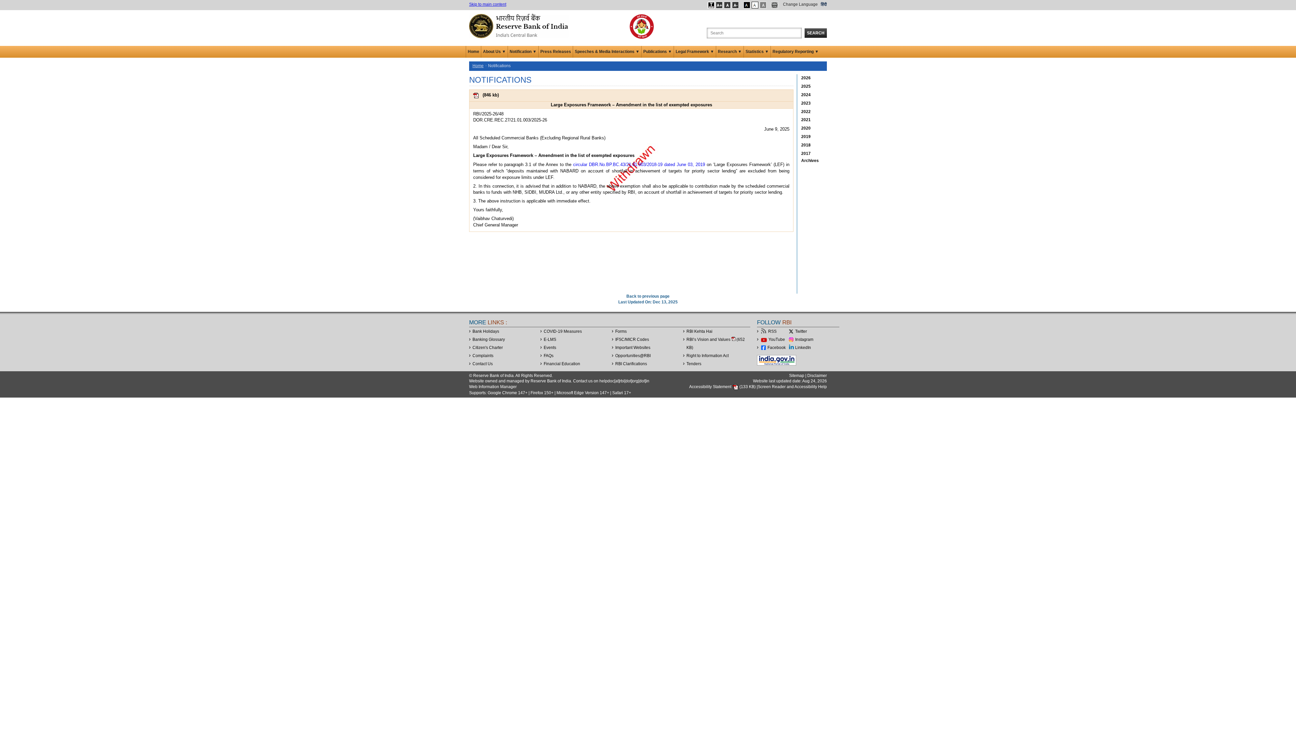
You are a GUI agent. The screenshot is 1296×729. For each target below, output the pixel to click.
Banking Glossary (489, 339)
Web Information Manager (493, 386)
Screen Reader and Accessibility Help (792, 386)
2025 (806, 86)
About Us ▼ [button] (494, 51)
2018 (806, 145)
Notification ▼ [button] (523, 51)
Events (550, 347)
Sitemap (796, 375)
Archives (810, 160)
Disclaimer (817, 375)
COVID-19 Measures (563, 331)
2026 (806, 78)
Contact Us (483, 363)
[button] (711, 5)
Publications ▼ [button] (657, 51)
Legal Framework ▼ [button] (695, 51)
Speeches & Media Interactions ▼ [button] (607, 51)
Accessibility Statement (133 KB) (723, 386)
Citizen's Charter (488, 347)
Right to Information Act (707, 355)
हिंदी (824, 4)
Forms (621, 331)
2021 (806, 119)
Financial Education (562, 363)
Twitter (801, 331)
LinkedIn (803, 347)
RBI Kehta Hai (699, 331)
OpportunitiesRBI (633, 355)
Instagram (804, 339)
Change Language (800, 4)
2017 (806, 153)
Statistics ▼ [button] (757, 51)
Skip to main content (487, 4)
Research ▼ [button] (730, 51)
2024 (806, 94)
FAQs (549, 355)
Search (816, 33)
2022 (806, 111)
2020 (806, 128)
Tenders (693, 363)
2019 (806, 136)
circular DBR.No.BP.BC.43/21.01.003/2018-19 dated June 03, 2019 (639, 164)
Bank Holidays (486, 331)
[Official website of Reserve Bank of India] (519, 25)
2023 (806, 103)
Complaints (483, 355)
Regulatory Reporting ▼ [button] (796, 51)
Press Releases (555, 51)
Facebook (776, 347)
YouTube (776, 339)
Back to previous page (648, 296)
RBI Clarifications (631, 363)
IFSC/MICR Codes (632, 339)
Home (473, 51)
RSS (772, 331)
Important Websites (632, 347)
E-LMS (550, 339)
